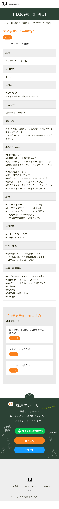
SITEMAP (46, 486)
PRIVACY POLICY (30, 486)
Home (5, 23)
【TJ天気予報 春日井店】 (20, 23)
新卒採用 (29, 440)
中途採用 (29, 450)
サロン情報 (13, 486)
